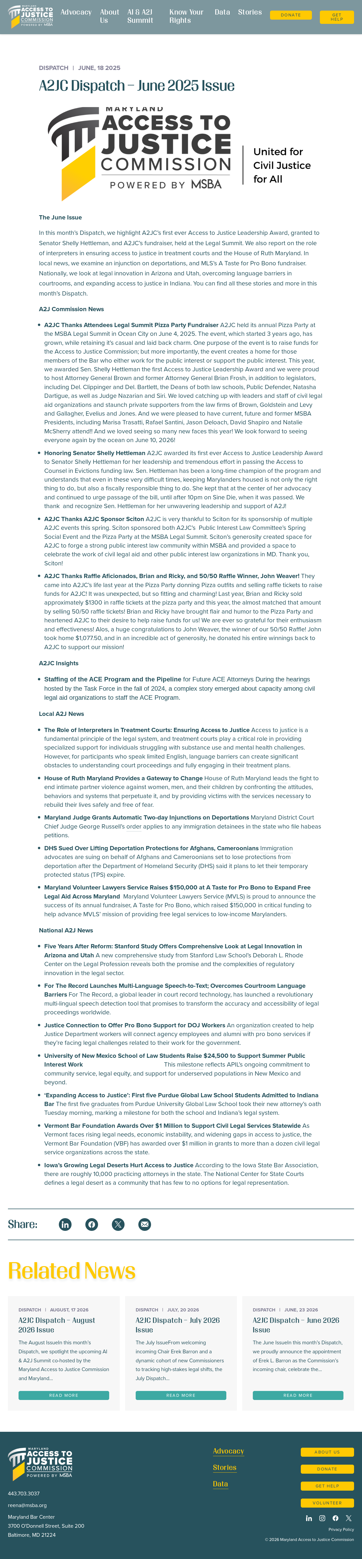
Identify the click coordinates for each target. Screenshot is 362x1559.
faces (76, 1134)
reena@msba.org (27, 1505)
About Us (110, 17)
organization (253, 1025)
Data (222, 13)
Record (102, 994)
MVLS (235, 896)
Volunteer (327, 1503)
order (134, 826)
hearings (298, 679)
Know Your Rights (187, 17)
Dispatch (53, 68)
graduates (105, 1104)
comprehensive (136, 955)
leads (280, 778)
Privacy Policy (341, 1529)
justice (288, 730)
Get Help (337, 17)
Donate (291, 15)
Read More (64, 1395)
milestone (190, 1064)
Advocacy (76, 13)
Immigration (276, 848)
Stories (250, 13)
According (209, 1165)
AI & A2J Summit (140, 17)
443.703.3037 (23, 1494)
